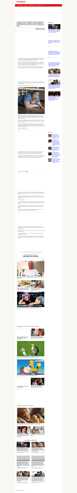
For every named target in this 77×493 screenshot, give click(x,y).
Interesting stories (32, 252)
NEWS (44, 5)
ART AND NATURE (19, 5)
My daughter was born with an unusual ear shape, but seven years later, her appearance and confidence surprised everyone (38, 449)
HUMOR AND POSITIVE (33, 5)
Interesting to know (39, 252)
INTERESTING (40, 5)
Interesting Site (21, 1)
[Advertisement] (38, 13)
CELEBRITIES (26, 5)
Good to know (26, 252)
